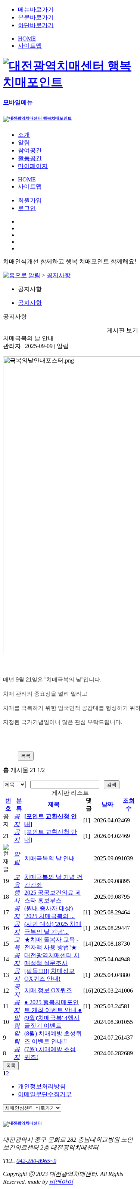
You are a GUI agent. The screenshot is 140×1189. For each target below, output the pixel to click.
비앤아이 (61, 1182)
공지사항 (59, 275)
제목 (54, 804)
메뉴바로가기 (36, 9)
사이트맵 (30, 45)
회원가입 (30, 200)
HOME (27, 38)
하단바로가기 (36, 25)
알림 (34, 275)
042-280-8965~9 (36, 1161)
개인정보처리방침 (42, 1086)
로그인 (27, 208)
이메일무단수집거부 (45, 1094)
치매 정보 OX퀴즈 (48, 990)
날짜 (107, 804)
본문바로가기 (36, 17)
